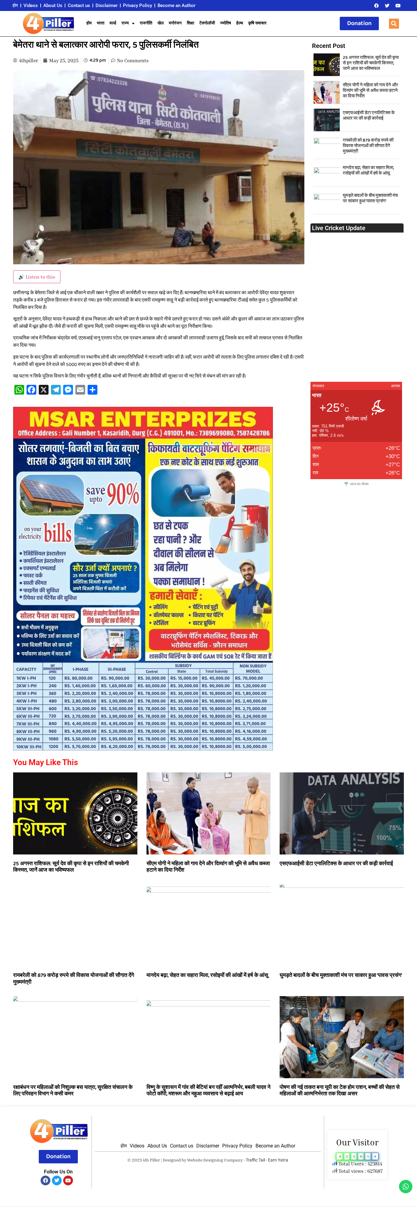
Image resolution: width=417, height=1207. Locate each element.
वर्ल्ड (113, 23)
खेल (161, 23)
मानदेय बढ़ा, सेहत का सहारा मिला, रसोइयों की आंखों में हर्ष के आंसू (368, 170)
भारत (100, 23)
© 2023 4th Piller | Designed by (157, 1159)
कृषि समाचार (257, 23)
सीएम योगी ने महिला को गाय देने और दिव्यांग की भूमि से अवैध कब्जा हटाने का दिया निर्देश (370, 90)
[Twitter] (387, 5)
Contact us (79, 5)
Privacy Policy (137, 5)
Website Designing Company (215, 1159)
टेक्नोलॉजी (207, 23)
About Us (52, 5)
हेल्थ (239, 23)
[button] (394, 24)
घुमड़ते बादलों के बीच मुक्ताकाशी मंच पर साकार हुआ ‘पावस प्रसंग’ (370, 198)
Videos (31, 5)
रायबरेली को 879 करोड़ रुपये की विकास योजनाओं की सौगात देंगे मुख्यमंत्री (368, 145)
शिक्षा (190, 23)
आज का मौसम (359, 484)
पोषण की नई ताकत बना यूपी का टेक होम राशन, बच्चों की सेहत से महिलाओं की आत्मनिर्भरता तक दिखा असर (340, 1090)
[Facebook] (376, 5)
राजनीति (146, 23)
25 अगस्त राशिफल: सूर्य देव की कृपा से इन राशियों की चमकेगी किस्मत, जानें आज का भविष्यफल (371, 63)
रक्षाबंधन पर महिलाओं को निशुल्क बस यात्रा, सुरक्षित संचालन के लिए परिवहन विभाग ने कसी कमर (72, 1090)
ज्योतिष (225, 23)
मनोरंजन (175, 23)
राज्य (125, 23)
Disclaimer (107, 5)
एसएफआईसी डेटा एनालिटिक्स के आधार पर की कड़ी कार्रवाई (369, 115)
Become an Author (176, 5)
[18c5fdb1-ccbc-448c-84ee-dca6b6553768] (143, 749)
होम (15, 5)
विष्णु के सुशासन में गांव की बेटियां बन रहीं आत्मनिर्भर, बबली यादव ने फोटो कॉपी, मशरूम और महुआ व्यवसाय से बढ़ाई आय (208, 1090)
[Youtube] (397, 5)
